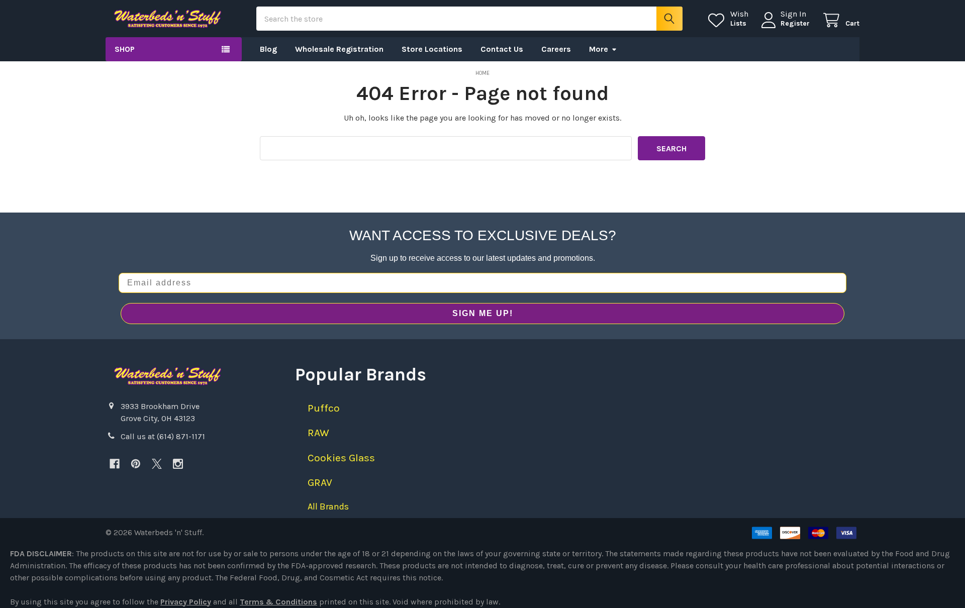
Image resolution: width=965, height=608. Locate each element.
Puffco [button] (324, 408)
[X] (157, 464)
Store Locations (432, 49)
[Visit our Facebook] (115, 464)
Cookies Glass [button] (341, 458)
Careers (556, 49)
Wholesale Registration (339, 49)
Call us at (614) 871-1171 (163, 436)
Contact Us (501, 49)
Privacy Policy (185, 601)
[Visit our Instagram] (178, 464)
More (598, 49)
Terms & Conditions (278, 601)
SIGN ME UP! (482, 313)
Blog (268, 49)
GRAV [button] (320, 482)
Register (795, 23)
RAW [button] (318, 433)
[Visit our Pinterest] (136, 464)
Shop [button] (125, 49)
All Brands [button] (328, 506)
